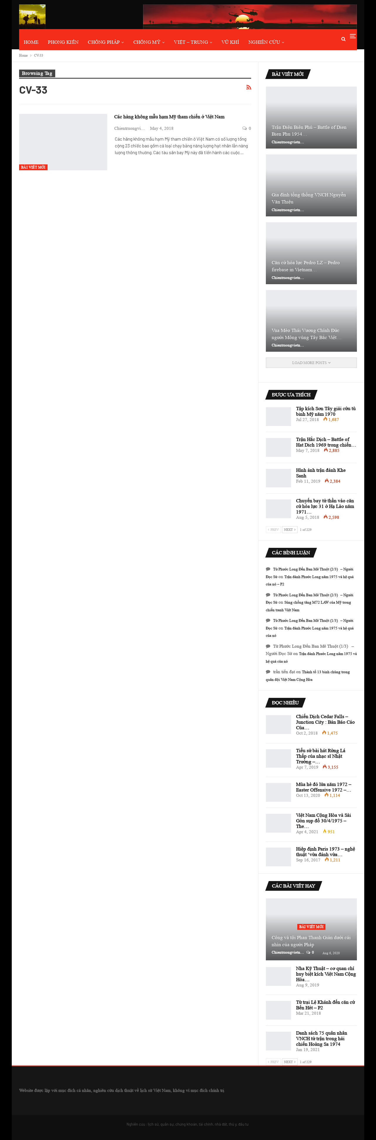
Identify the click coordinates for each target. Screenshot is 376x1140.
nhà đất (221, 1124)
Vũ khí (230, 42)
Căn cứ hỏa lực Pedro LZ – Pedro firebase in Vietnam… (306, 266)
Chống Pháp (104, 42)
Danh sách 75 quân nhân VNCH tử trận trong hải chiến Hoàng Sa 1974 (321, 1038)
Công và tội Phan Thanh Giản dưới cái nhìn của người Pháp (311, 941)
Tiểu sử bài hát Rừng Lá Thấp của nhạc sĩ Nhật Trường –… (320, 756)
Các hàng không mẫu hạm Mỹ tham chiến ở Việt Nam (169, 116)
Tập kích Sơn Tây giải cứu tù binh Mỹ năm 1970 (326, 411)
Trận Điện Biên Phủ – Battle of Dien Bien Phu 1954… (309, 130)
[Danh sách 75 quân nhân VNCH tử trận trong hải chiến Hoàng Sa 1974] (278, 1041)
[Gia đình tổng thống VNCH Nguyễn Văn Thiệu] (311, 185)
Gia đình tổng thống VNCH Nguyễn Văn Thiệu (309, 198)
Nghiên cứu (264, 42)
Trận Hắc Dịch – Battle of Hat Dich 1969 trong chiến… (326, 442)
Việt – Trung (191, 42)
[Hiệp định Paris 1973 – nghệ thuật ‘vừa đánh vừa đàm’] (278, 857)
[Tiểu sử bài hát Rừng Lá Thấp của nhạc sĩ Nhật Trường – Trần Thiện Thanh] (278, 758)
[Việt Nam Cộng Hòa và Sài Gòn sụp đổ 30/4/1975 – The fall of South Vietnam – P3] (278, 823)
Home (31, 42)
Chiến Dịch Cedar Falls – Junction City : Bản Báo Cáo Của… (325, 722)
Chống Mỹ (146, 42)
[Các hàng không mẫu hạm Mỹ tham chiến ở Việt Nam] (63, 142)
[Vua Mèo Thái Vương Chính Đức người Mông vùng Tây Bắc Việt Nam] (311, 321)
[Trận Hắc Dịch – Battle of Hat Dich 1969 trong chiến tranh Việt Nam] (278, 447)
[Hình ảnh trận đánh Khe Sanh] (278, 478)
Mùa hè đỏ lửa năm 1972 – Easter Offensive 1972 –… (323, 787)
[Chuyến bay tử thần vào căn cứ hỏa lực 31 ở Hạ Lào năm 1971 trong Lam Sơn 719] (278, 508)
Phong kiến (63, 42)
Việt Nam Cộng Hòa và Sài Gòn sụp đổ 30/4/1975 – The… (323, 820)
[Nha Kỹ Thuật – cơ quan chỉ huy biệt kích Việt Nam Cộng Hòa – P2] (278, 976)
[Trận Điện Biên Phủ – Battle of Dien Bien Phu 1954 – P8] (311, 117)
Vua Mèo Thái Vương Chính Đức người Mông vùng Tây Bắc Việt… (307, 334)
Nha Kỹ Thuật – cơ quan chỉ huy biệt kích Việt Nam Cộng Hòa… (326, 974)
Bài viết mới (33, 167)
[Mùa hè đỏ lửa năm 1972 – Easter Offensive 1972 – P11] (278, 792)
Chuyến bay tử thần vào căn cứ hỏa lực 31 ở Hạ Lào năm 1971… (325, 506)
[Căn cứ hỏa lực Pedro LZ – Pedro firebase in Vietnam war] (311, 253)
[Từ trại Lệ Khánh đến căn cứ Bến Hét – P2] (278, 1010)
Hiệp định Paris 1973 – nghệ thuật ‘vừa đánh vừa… (325, 851)
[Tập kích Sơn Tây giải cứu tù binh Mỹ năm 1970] (278, 416)
